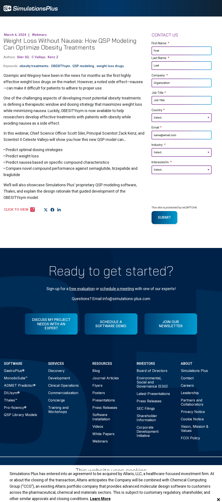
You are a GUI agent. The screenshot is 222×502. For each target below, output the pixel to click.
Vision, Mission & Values (194, 428)
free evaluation (82, 288)
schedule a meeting (117, 288)
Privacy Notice (193, 412)
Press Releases (104, 407)
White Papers (103, 434)
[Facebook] (53, 210)
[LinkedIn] (59, 210)
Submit (164, 217)
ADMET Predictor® (20, 385)
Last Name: (160, 58)
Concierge (56, 400)
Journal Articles (105, 378)
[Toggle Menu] (213, 8)
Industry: (159, 145)
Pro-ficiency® (15, 407)
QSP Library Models (20, 415)
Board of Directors (152, 370)
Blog (96, 370)
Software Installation (101, 417)
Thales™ (10, 400)
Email (157, 127)
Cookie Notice (192, 419)
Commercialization (63, 393)
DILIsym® (12, 393)
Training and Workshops (58, 409)
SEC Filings (146, 408)
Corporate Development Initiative (147, 431)
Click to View (16, 209)
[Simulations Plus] (30, 8)
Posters (98, 393)
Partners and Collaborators (192, 402)
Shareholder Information (147, 418)
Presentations (103, 400)
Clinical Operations (63, 385)
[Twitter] (46, 210)
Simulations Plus (194, 370)
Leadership (190, 393)
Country (158, 110)
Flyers (97, 385)
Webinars (100, 441)
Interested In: (162, 162)
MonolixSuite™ (15, 378)
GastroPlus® (14, 370)
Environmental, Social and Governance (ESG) (152, 382)
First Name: (160, 43)
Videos (97, 426)
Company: (160, 75)
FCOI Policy (190, 438)
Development (59, 378)
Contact (187, 378)
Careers (187, 385)
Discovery (56, 370)
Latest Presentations (153, 393)
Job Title (159, 92)
